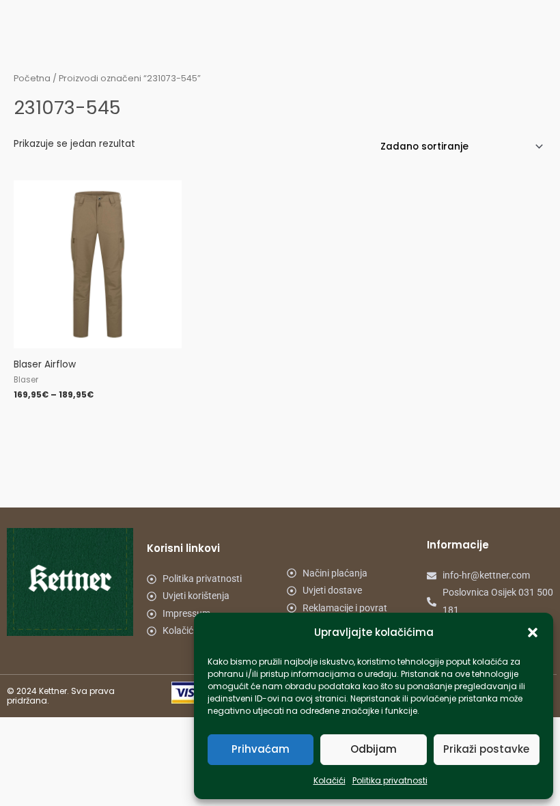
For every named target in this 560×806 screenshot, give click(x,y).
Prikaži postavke (486, 749)
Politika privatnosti (390, 780)
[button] (533, 632)
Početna (32, 78)
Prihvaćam (261, 749)
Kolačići (329, 780)
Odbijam (373, 749)
